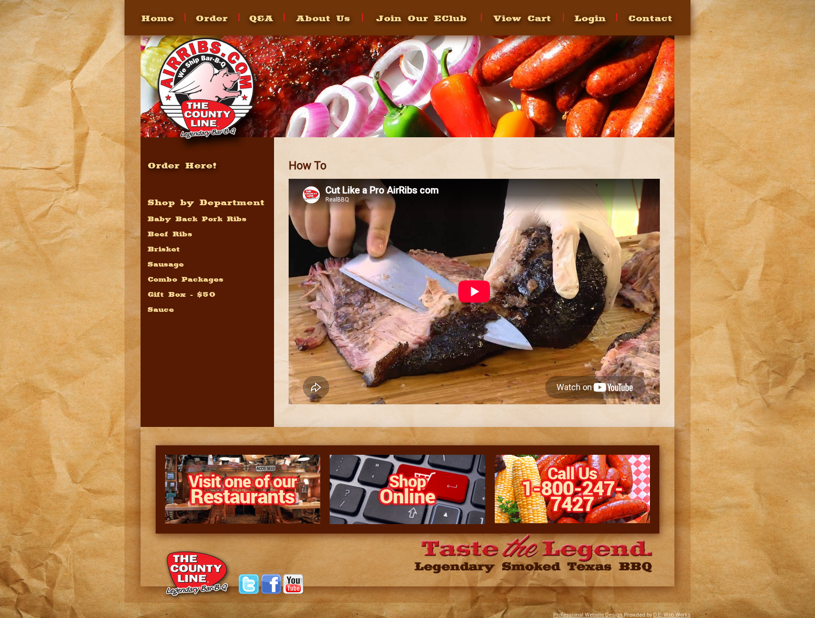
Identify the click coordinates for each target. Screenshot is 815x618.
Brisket (164, 249)
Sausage (166, 264)
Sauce (161, 309)
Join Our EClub (421, 18)
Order (212, 18)
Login (590, 18)
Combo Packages (186, 279)
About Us (323, 18)
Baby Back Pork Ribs (197, 219)
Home (157, 18)
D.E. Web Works (671, 615)
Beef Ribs (170, 234)
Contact (650, 18)
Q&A (261, 18)
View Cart (522, 18)
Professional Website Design (588, 615)
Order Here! (182, 165)
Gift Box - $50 (182, 294)
